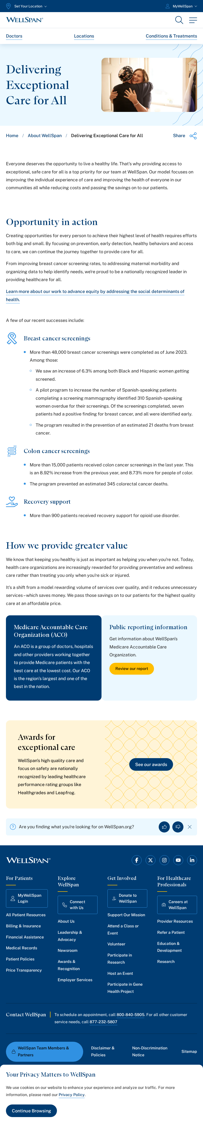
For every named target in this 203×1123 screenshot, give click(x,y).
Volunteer (116, 944)
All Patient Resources (26, 915)
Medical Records (21, 948)
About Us (66, 921)
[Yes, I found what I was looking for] (164, 826)
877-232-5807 (103, 1021)
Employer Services (75, 979)
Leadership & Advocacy (70, 936)
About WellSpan (45, 135)
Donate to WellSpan (128, 898)
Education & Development (169, 947)
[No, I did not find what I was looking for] (177, 826)
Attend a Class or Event (123, 930)
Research (166, 961)
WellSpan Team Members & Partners (43, 1052)
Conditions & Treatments (171, 36)
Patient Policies (20, 959)
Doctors (14, 36)
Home (12, 135)
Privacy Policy (72, 1094)
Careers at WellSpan (178, 904)
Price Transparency (24, 970)
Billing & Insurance (23, 926)
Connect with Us (77, 904)
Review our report (131, 668)
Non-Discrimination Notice (149, 1052)
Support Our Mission (126, 915)
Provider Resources (175, 921)
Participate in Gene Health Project (125, 988)
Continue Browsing (31, 1110)
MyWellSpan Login (29, 898)
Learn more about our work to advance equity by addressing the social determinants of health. (95, 295)
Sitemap (189, 1051)
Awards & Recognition (69, 965)
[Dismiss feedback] (189, 827)
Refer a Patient (171, 932)
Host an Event (120, 973)
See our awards (151, 764)
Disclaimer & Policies (103, 1052)
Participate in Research (119, 959)
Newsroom (67, 950)
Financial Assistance (25, 937)
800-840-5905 (130, 1014)
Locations (84, 36)
